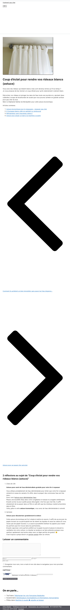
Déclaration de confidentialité (38, 607)
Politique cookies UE (20, 607)
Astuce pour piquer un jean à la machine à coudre (23, 116)
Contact (21, 609)
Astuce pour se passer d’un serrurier (15, 465)
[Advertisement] (35, 20)
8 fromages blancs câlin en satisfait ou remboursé (23, 111)
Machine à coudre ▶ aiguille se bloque (29, 600)
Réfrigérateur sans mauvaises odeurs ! (19, 113)
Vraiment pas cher (9, 2)
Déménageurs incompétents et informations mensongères (37, 598)
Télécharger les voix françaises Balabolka (29, 595)
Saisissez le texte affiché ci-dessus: (24, 575)
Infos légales (7, 607)
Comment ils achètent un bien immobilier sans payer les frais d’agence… (27, 291)
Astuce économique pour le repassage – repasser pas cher (26, 109)
